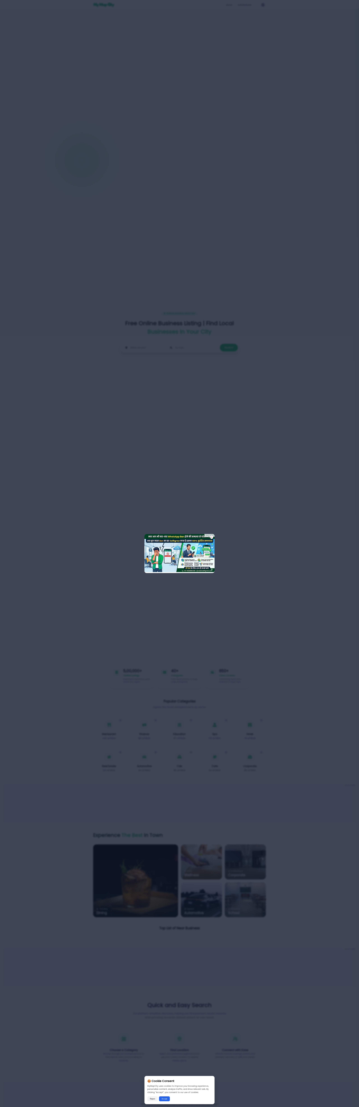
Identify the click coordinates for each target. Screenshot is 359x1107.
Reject (152, 1099)
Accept (164, 1099)
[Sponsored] (179, 571)
